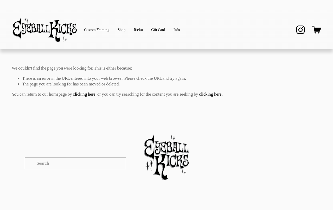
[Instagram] (300, 29)
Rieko (138, 29)
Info (177, 29)
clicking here (84, 94)
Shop (121, 29)
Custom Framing (97, 29)
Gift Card (158, 29)
